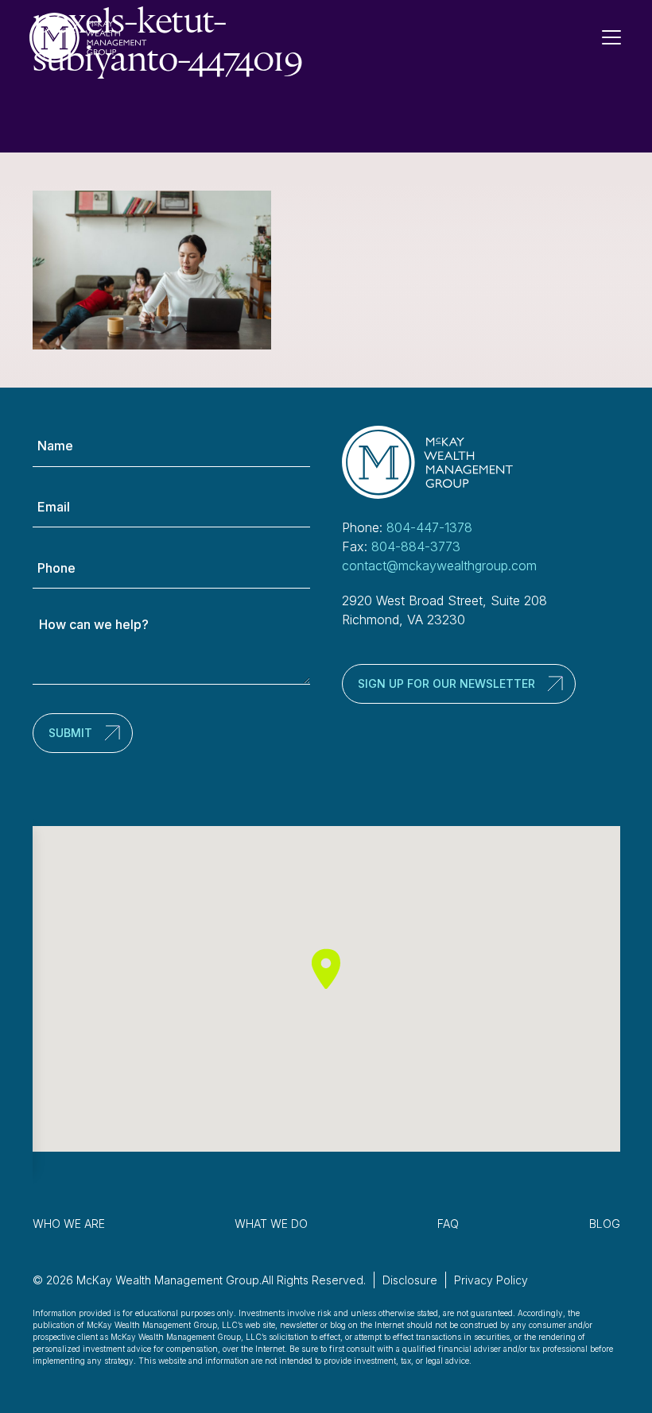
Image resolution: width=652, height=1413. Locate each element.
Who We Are (69, 1223)
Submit (70, 732)
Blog (604, 1223)
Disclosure (409, 1280)
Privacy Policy (491, 1280)
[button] (326, 968)
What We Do (271, 1223)
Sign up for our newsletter (446, 683)
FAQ (448, 1223)
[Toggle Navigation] (618, 37)
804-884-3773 (415, 546)
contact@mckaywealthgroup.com (439, 565)
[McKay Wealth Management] (88, 37)
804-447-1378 (429, 527)
